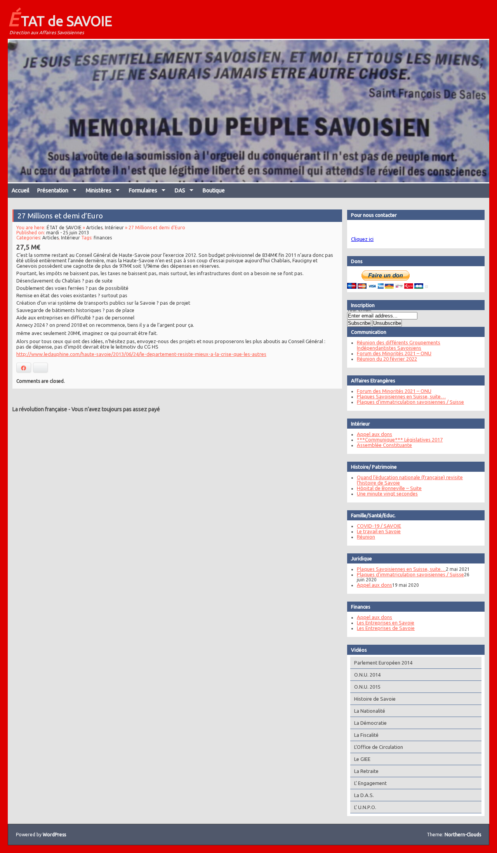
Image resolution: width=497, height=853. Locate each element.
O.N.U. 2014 (367, 674)
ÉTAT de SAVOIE (60, 19)
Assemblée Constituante (384, 445)
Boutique (214, 190)
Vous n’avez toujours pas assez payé (115, 409)
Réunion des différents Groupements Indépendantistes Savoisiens (398, 345)
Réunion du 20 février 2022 (387, 358)
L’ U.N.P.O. (365, 807)
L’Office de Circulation (378, 747)
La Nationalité (369, 710)
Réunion (366, 536)
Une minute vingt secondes (387, 493)
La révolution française (39, 409)
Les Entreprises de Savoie (386, 628)
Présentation (52, 190)
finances (103, 237)
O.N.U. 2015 (367, 686)
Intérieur (114, 227)
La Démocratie (370, 723)
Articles (94, 227)
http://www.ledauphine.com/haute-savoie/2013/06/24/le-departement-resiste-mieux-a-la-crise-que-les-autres (141, 354)
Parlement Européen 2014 (383, 662)
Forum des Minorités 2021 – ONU (394, 353)
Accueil (21, 190)
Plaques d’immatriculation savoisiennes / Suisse (410, 402)
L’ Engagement (370, 783)
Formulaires (143, 190)
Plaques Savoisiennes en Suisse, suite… (401, 396)
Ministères (98, 190)
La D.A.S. (364, 795)
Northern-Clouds (463, 834)
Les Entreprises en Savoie (385, 622)
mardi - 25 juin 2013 (67, 232)
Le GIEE (362, 759)
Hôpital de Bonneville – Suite (389, 488)
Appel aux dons (374, 434)
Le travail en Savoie (379, 531)
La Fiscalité (366, 735)
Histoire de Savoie (375, 698)
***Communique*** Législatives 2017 (400, 439)
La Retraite (366, 771)
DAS (180, 190)
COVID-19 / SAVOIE (379, 526)
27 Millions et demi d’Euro (60, 215)
